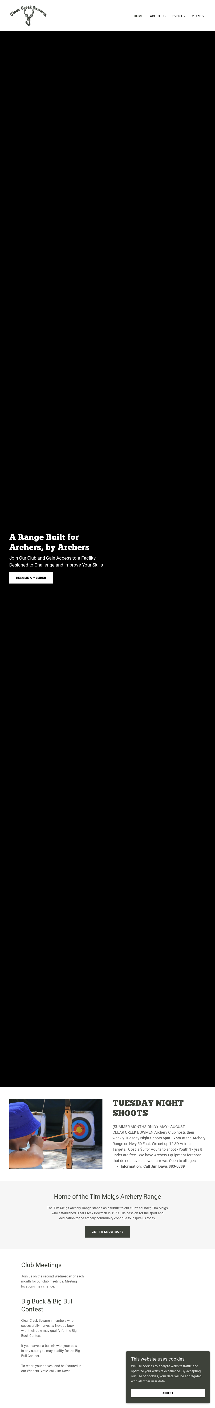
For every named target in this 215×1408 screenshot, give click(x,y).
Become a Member (31, 577)
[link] (28, 15)
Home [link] (138, 16)
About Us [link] (158, 16)
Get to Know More (107, 1231)
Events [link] (178, 16)
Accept (168, 1392)
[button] (198, 16)
